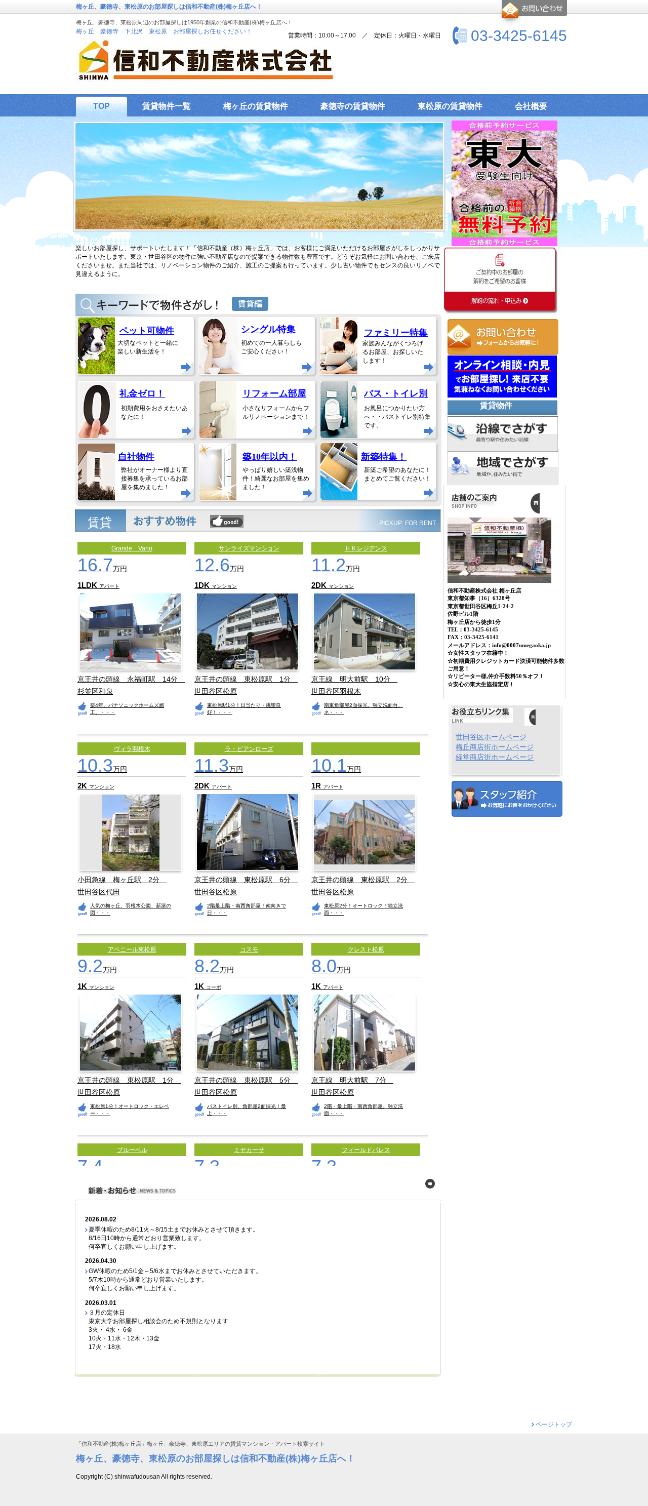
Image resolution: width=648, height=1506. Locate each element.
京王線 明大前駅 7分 (352, 1080)
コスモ (249, 949)
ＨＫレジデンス (366, 548)
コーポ (213, 987)
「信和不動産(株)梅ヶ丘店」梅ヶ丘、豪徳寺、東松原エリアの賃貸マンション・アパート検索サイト (200, 1444)
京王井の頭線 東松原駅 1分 (246, 679)
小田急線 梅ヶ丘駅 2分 (122, 880)
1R (317, 785)
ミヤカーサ (249, 1150)
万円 (102, 569)
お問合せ (533, 12)
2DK (320, 585)
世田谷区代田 (98, 892)
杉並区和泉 (95, 691)
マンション (224, 586)
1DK (203, 585)
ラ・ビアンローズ (249, 748)
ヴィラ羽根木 (132, 748)
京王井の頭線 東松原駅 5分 (246, 1080)
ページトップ (554, 1424)
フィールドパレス (366, 1150)
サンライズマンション (249, 548)
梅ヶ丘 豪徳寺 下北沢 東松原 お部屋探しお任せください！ (164, 31)
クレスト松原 (366, 949)
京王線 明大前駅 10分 (354, 679)
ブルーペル (132, 1150)
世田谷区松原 (215, 691)
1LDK (88, 585)
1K (83, 986)
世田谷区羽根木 (336, 691)
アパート (109, 586)
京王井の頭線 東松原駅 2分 (363, 880)
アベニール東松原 (132, 949)
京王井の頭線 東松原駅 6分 (246, 880)
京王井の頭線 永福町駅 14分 (131, 679)
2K (83, 785)
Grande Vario (131, 548)
